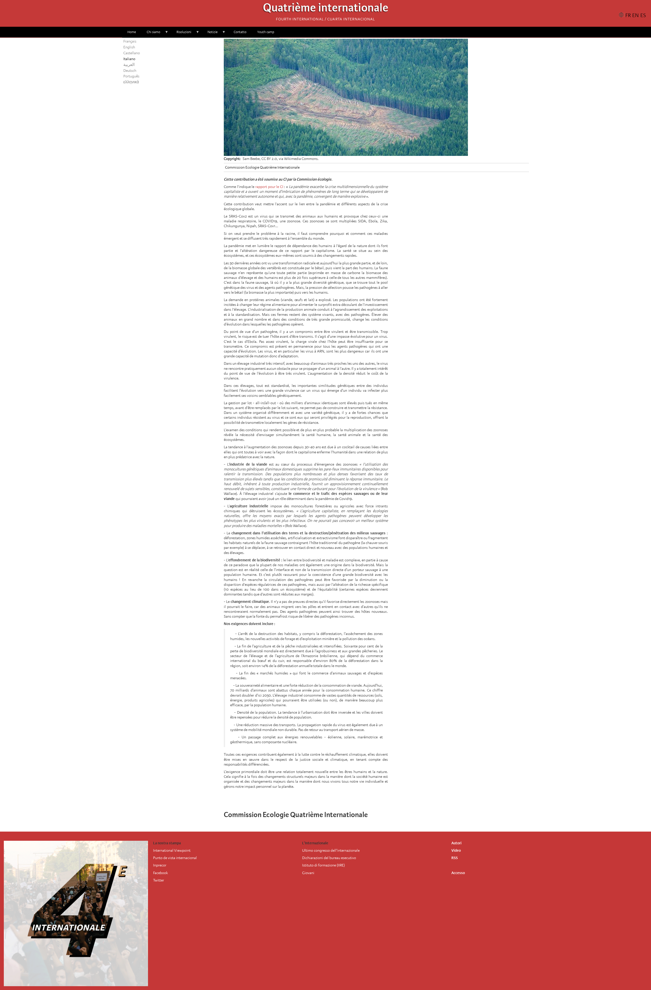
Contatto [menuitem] (240, 32)
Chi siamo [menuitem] (150, 33)
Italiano (129, 59)
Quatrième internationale (325, 9)
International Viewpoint (171, 850)
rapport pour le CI (269, 186)
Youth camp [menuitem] (265, 32)
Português (131, 76)
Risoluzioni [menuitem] (181, 33)
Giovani (308, 873)
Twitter (158, 880)
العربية (129, 64)
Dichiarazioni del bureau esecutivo (329, 858)
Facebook (160, 873)
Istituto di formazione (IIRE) (323, 865)
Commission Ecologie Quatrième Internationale (262, 167)
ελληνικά (131, 82)
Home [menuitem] (131, 32)
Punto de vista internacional (175, 858)
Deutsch (129, 70)
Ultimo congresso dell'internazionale (331, 850)
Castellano (131, 53)
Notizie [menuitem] (209, 33)
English (129, 47)
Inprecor (159, 865)
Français (129, 41)
